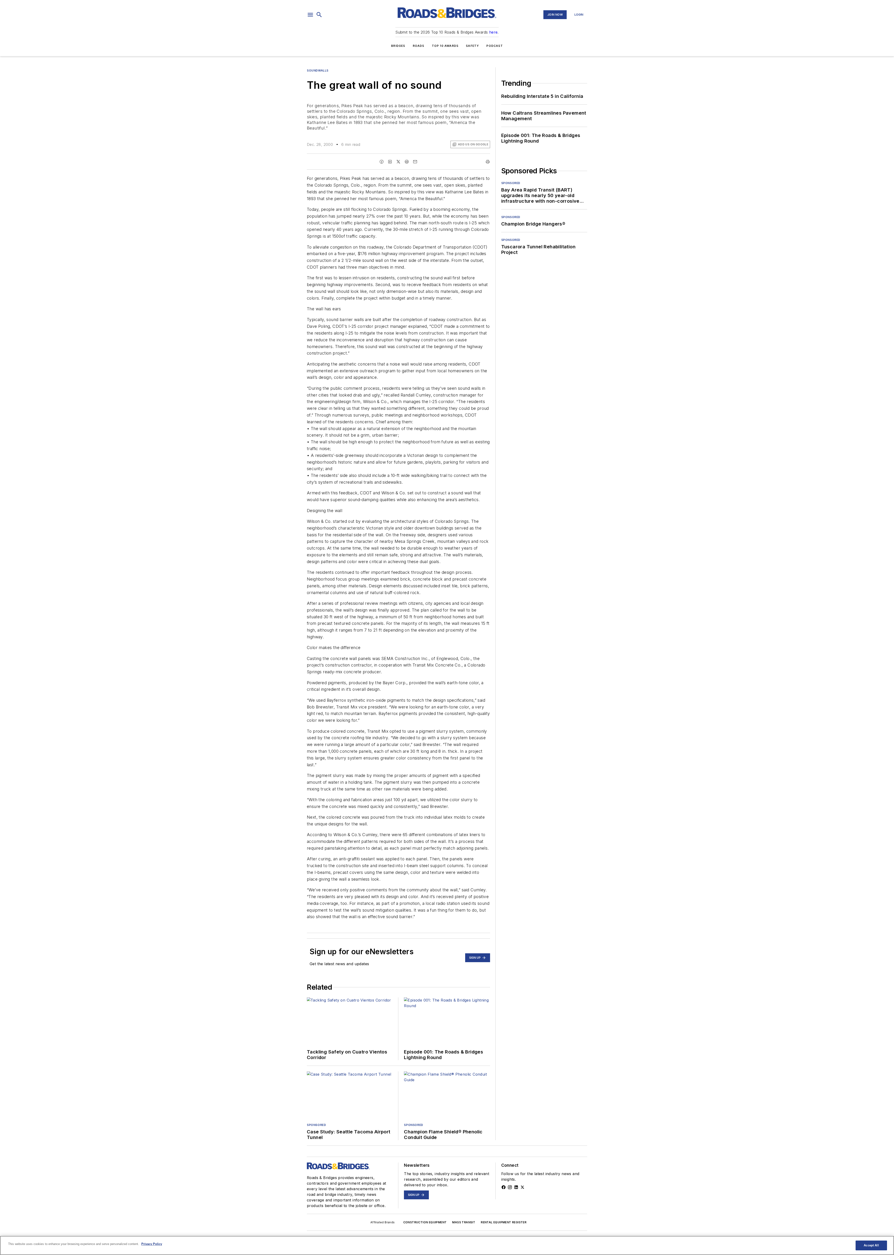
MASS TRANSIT (463, 1222)
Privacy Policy (151, 1244)
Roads (418, 46)
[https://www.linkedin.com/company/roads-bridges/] (516, 1187)
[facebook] (381, 161)
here (493, 32)
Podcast (494, 46)
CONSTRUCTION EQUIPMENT (425, 1222)
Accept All (871, 1245)
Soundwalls (317, 70)
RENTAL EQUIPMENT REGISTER (503, 1222)
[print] (487, 161)
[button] (310, 14)
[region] (447, 1245)
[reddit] (406, 161)
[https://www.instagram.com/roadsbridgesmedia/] (510, 1187)
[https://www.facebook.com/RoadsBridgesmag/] (503, 1187)
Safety (472, 46)
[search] (319, 14)
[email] (415, 161)
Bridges (398, 46)
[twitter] (398, 161)
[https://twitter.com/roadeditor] (522, 1187)
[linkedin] (390, 161)
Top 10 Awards (445, 46)
